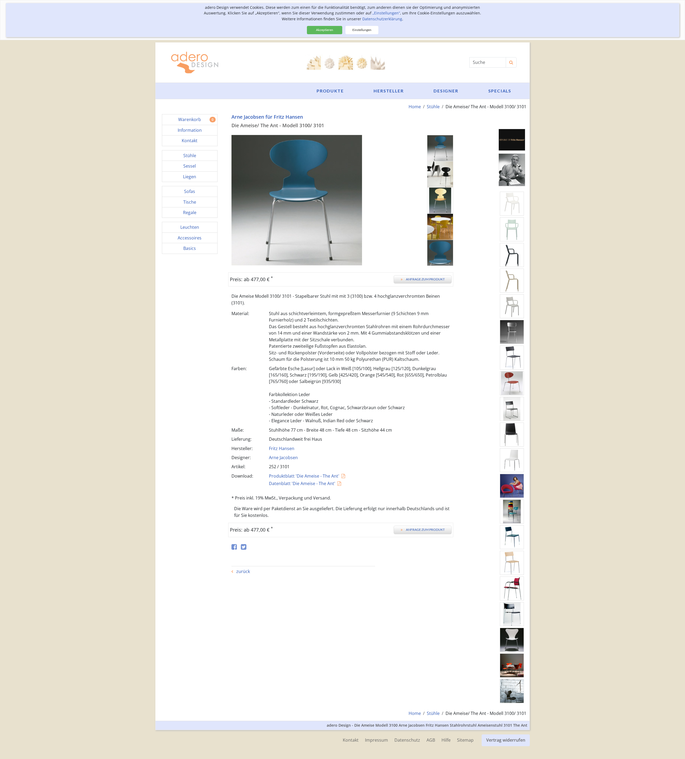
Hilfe (446, 740)
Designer (445, 90)
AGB (431, 740)
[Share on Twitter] (243, 547)
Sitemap (465, 740)
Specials (499, 90)
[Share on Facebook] (234, 547)
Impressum (376, 740)
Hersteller (389, 90)
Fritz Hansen (281, 448)
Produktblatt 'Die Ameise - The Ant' (304, 476)
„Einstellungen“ (386, 13)
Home (415, 107)
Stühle (433, 107)
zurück (242, 571)
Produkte (330, 90)
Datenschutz (407, 740)
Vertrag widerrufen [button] (505, 740)
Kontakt (351, 740)
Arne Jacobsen (283, 457)
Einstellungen (361, 30)
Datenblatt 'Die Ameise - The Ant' (302, 483)
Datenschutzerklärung (382, 18)
